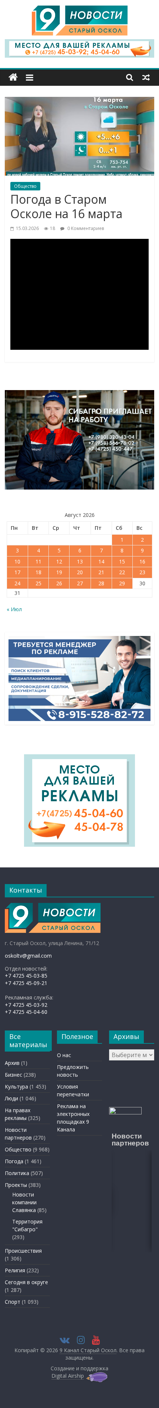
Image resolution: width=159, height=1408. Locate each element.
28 (101, 583)
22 (122, 572)
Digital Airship (67, 1375)
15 (122, 561)
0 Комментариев (85, 228)
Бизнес (13, 1074)
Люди (11, 1098)
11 (38, 561)
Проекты (16, 1184)
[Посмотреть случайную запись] (146, 77)
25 (38, 583)
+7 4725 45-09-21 (26, 982)
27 (80, 583)
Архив (12, 1062)
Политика (17, 1173)
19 (59, 572)
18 (38, 572)
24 (17, 583)
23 (142, 572)
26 (59, 583)
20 (80, 572)
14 (101, 561)
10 (17, 561)
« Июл (14, 609)
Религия (15, 1270)
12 (59, 561)
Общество (25, 186)
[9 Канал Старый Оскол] (13, 77)
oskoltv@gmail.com (28, 955)
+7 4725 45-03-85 (26, 975)
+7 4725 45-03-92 (26, 1004)
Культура (16, 1086)
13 (80, 561)
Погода (14, 1161)
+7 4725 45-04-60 (26, 1011)
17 (17, 572)
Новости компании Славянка (24, 1202)
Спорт (12, 1301)
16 (142, 561)
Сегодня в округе (26, 1282)
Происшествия (23, 1250)
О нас (64, 1055)
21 (101, 572)
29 (122, 583)
